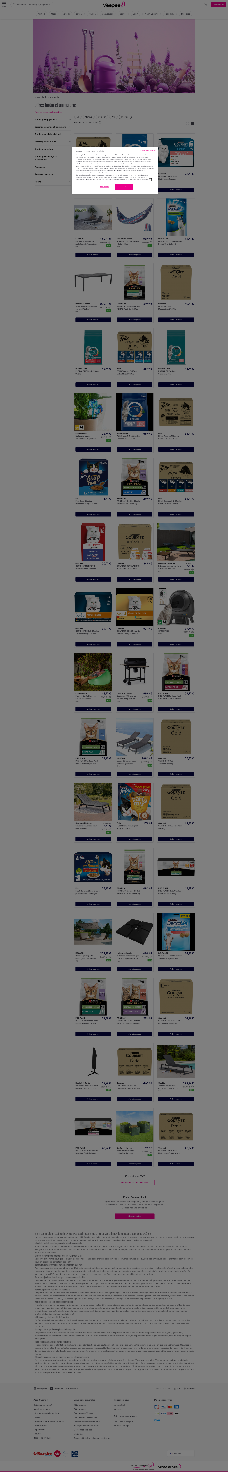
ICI (150, 179)
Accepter (123, 187)
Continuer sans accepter (147, 150)
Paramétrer (104, 187)
